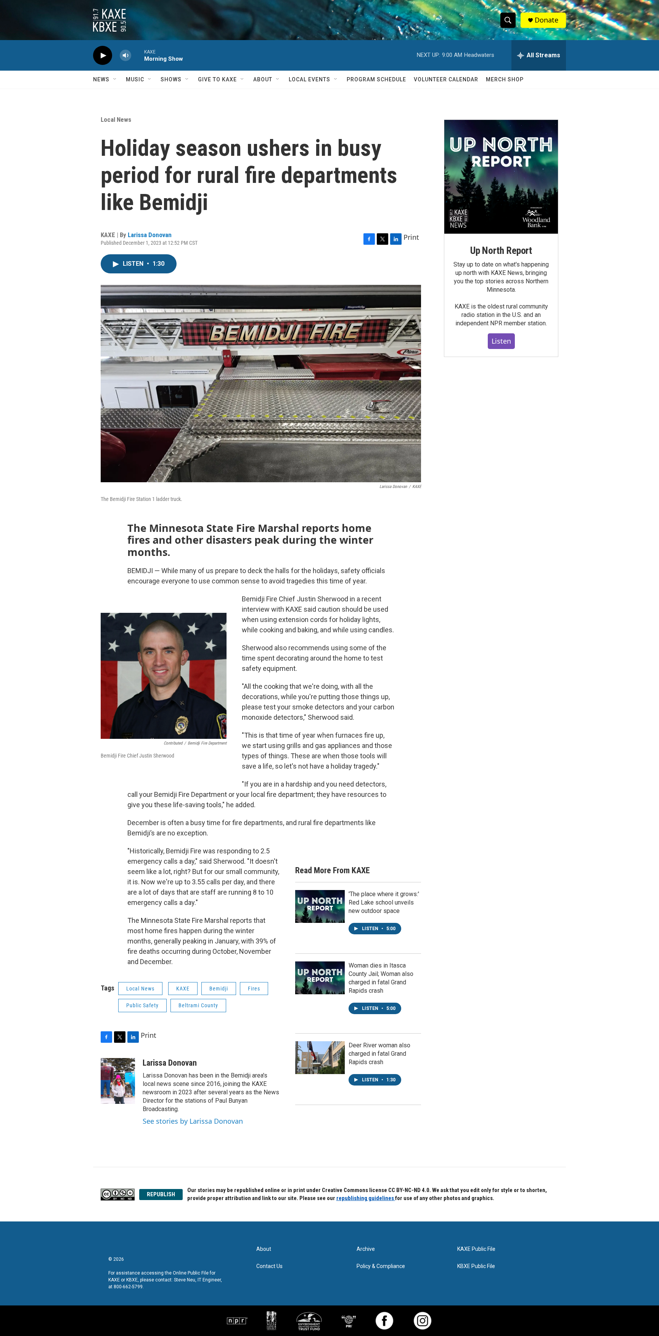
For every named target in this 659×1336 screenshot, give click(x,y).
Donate (546, 20)
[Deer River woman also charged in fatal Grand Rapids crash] (320, 1057)
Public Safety (142, 1005)
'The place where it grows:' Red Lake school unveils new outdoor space (384, 902)
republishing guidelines (365, 1198)
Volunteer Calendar (446, 79)
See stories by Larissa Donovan (193, 1121)
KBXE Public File (476, 1266)
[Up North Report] (501, 177)
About (262, 79)
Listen (501, 341)
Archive (366, 1249)
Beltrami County (198, 1005)
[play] (102, 55)
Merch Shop (505, 79)
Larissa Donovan (150, 235)
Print (411, 237)
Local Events (309, 79)
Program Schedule (376, 79)
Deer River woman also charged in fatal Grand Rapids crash (379, 1054)
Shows (171, 79)
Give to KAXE (217, 79)
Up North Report (501, 250)
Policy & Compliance (381, 1266)
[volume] (125, 55)
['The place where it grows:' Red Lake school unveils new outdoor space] (320, 906)
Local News (116, 119)
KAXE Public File (476, 1249)
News (101, 79)
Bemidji (218, 988)
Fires (254, 988)
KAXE (183, 988)
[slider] (138, 55)
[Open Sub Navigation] (115, 79)
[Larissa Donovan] (118, 1081)
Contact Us (269, 1266)
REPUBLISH (161, 1194)
